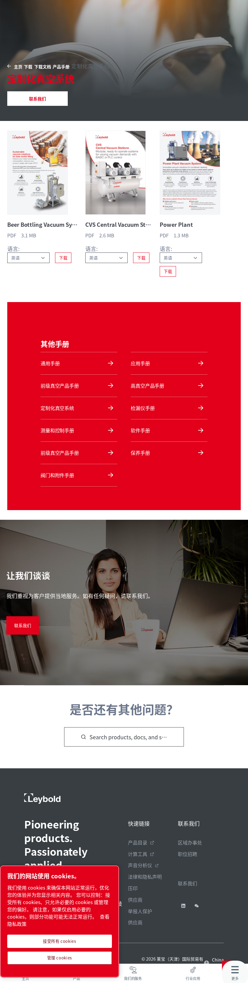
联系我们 (37, 99)
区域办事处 (190, 842)
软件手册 (140, 430)
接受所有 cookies (59, 941)
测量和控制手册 (57, 430)
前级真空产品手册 (60, 385)
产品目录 (137, 842)
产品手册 (61, 66)
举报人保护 (140, 911)
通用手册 (50, 363)
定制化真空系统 (57, 408)
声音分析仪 (140, 865)
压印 (133, 888)
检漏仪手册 (143, 408)
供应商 (135, 899)
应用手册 (140, 363)
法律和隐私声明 (145, 876)
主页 (18, 66)
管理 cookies (59, 958)
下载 (28, 66)
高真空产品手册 (147, 385)
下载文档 (42, 66)
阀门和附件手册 (57, 475)
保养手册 (140, 452)
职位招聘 (187, 854)
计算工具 (137, 854)
